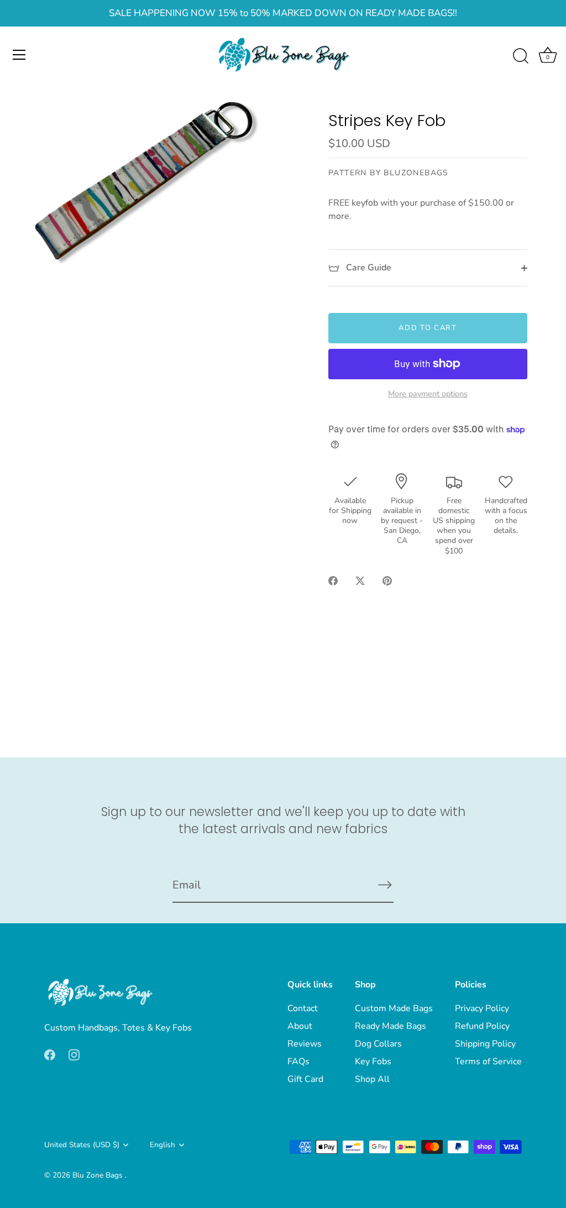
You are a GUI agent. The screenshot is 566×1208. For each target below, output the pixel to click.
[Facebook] (49, 1054)
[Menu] (19, 55)
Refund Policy (482, 1026)
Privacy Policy (482, 1008)
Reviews (304, 1044)
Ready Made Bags (390, 1026)
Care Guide (367, 268)
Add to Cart (428, 328)
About (299, 1026)
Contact (302, 1008)
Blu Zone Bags (98, 1175)
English (162, 1144)
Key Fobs (373, 1061)
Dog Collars (378, 1044)
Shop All (372, 1079)
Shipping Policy (485, 1044)
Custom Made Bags (394, 1008)
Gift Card (305, 1079)
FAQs (298, 1061)
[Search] (521, 56)
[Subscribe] (385, 884)
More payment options (428, 393)
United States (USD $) (81, 1144)
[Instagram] (74, 1054)
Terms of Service (488, 1061)
